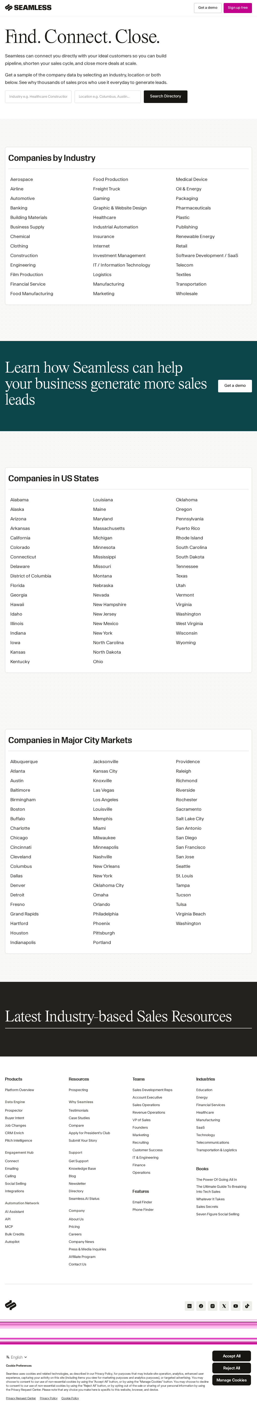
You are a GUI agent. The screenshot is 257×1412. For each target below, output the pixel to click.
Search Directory (165, 96)
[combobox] (38, 96)
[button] (38, 96)
